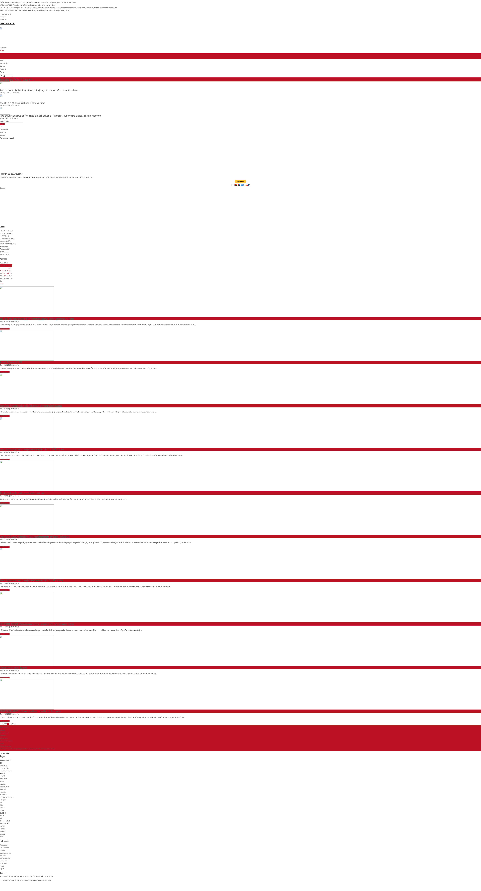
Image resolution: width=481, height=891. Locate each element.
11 (2, 273)
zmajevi (2, 834)
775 (10, 724)
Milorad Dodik (5, 787)
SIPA (1, 805)
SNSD (2, 808)
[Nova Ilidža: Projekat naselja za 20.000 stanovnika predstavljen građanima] (27, 389)
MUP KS (3, 789)
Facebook (3, 735)
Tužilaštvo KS (4, 823)
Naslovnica (3, 48)
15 (10, 273)
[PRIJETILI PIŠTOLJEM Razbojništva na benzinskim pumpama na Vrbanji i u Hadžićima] (27, 520)
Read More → (5, 329)
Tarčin (2, 816)
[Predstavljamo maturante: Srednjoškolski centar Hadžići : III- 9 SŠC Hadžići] (27, 563)
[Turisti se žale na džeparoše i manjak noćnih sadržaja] (27, 476)
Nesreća (3, 792)
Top (1, 818)
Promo (2, 72)
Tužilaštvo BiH (5, 821)
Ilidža (2, 781)
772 (2, 724)
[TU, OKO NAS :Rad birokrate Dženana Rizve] (5, 98)
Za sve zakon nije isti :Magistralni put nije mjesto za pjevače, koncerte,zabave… (40, 90)
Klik (2, 124)
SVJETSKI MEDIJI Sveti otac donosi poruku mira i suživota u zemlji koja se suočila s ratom (37, 624)
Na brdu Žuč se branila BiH (11, 362)
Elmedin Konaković (6, 771)
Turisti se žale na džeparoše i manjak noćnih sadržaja (22, 493)
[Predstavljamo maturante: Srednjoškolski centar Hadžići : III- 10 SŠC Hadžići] (27, 432)
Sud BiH (3, 813)
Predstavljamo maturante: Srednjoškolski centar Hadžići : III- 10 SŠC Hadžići (32, 449)
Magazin (2, 66)
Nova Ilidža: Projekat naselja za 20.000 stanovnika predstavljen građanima (31, 405)
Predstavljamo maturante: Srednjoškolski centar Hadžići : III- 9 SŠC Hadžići (31, 580)
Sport (1, 60)
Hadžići (2, 776)
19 (4, 276)
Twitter (3, 873)
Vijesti (2, 51)
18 (3, 276)
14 (8, 273)
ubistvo (2, 826)
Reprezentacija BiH (6, 797)
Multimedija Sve (5, 244)
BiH (1, 763)
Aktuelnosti (3, 55)
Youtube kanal (4, 733)
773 (5, 724)
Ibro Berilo (3, 779)
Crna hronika (4, 58)
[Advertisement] (45, 38)
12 (4, 273)
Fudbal (2, 773)
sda (1, 802)
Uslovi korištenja (5, 14)
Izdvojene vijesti (5, 238)
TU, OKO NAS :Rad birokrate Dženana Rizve (22, 103)
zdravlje (2, 831)
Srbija (2, 810)
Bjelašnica (3, 766)
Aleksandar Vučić (6, 760)
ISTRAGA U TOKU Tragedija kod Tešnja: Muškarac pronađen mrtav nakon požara (27, 5)
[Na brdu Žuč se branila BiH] (27, 345)
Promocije (3, 19)
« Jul (1, 284)
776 (13, 724)
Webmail (2, 730)
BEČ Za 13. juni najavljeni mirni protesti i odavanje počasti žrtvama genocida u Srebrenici (37, 318)
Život (1, 837)
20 (6, 276)
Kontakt (2, 17)
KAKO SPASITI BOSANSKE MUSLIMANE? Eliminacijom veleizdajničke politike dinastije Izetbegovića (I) (35, 10)
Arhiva (2, 743)
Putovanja (3, 69)
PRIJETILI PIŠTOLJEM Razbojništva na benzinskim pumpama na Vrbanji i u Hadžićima (35, 536)
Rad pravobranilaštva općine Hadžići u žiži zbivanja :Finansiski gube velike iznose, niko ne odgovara (50, 116)
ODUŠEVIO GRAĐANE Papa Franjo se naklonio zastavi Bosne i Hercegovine (30, 711)
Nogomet (3, 794)
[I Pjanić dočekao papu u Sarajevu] (27, 650)
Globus (2, 236)
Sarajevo (3, 800)
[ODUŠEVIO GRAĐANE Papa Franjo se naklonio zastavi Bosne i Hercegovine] (27, 694)
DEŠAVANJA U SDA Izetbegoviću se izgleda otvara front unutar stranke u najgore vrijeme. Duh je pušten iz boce (38, 2)
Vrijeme (2, 829)
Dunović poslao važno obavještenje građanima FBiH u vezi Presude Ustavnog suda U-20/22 (27, 749)
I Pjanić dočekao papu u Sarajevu (13, 667)
